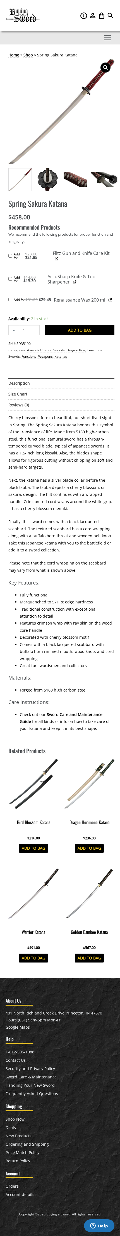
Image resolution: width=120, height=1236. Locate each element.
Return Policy (18, 1160)
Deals (11, 1127)
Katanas (60, 356)
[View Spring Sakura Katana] (20, 180)
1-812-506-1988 (20, 1052)
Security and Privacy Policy (30, 1068)
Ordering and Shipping (27, 1144)
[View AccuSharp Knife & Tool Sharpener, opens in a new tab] (74, 281)
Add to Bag (80, 330)
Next (113, 179)
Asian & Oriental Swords (46, 350)
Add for (33, 256)
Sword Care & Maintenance (31, 1077)
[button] (110, 17)
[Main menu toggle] (107, 37)
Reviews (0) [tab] (18, 404)
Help (84, 15)
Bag (102, 15)
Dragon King (76, 350)
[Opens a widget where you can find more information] (99, 1226)
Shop (28, 55)
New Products (19, 1135)
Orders (12, 1186)
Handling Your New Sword (30, 1085)
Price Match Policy (22, 1152)
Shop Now (15, 1119)
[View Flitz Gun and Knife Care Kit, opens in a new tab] (56, 258)
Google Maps (18, 1027)
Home (13, 55)
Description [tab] (19, 383)
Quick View (33, 812)
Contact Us (16, 1060)
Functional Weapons (37, 356)
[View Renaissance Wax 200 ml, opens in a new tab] (110, 300)
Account (93, 15)
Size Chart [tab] (17, 394)
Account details (20, 1194)
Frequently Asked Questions (32, 1093)
